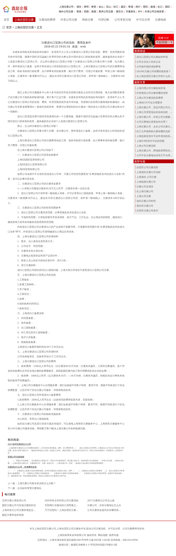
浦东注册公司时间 (146, 200)
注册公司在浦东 (144, 186)
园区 (167, 6)
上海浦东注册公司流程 (148, 172)
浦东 (78, 6)
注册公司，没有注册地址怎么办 (104, 505)
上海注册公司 (66, 6)
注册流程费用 (47, 19)
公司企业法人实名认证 (148, 61)
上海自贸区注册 (24, 19)
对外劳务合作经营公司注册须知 (61, 500)
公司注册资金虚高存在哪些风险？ (105, 510)
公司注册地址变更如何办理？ (152, 121)
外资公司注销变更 (154, 11)
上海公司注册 (143, 196)
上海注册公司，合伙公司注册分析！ (155, 126)
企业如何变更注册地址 (29, 488)
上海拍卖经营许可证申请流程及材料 (155, 136)
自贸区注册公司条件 (147, 210)
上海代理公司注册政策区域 (150, 88)
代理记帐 (103, 19)
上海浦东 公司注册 (146, 176)
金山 (101, 6)
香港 (78, 11)
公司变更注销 (122, 19)
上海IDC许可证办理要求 (149, 102)
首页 (6, 19)
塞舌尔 (119, 11)
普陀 (145, 6)
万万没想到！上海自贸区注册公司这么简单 (67, 510)
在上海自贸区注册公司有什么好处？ (155, 76)
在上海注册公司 (144, 191)
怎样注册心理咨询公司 (14, 500)
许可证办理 (143, 19)
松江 (115, 6)
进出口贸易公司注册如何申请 (152, 56)
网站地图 (103, 535)
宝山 (108, 6)
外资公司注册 (68, 19)
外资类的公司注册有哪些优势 (152, 92)
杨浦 (152, 6)
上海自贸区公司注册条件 (70, 528)
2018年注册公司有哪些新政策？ (153, 71)
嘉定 (123, 6)
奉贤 (93, 6)
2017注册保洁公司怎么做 (100, 500)
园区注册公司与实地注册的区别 (19, 505)
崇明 (86, 6)
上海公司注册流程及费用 (149, 97)
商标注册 (87, 19)
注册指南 (160, 19)
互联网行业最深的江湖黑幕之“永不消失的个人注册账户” (74, 505)
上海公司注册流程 (146, 145)
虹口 (160, 6)
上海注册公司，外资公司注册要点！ (155, 116)
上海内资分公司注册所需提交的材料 (21, 510)
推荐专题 (114, 535)
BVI (140, 11)
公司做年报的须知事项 (148, 66)
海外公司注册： (67, 11)
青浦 (130, 6)
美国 (93, 11)
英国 (86, 11)
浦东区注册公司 (144, 205)
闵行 (138, 6)
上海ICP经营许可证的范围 (150, 140)
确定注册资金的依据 (13, 514)
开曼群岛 (130, 11)
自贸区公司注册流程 (147, 167)
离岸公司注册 (106, 11)
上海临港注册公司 (146, 181)
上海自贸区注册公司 (45, 528)
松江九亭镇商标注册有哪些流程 (153, 131)
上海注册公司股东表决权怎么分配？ (36, 483)
